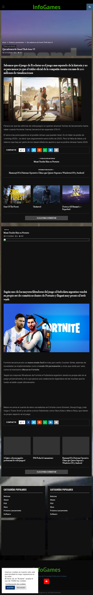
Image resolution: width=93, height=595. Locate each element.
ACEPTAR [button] (10, 588)
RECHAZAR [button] (21, 588)
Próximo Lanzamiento (9, 46)
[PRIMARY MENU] (3, 7)
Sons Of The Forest (11, 207)
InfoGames (46, 7)
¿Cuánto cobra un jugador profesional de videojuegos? (14, 459)
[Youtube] (46, 581)
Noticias (6, 229)
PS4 (5, 503)
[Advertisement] (23, 538)
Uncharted (37, 207)
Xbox (6, 507)
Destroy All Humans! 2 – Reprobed (72, 208)
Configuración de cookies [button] (15, 584)
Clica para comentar (46, 218)
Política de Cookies (59, 576)
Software (7, 514)
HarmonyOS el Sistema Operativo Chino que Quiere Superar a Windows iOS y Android (46, 173)
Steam (6, 500)
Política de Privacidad (44, 576)
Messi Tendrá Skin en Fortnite (46, 161)
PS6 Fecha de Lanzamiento (43, 458)
